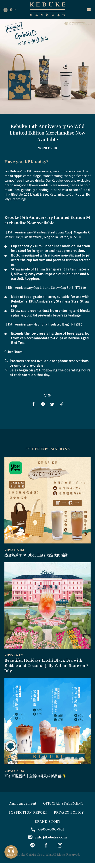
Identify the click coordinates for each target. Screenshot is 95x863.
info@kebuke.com (51, 837)
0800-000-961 (51, 829)
